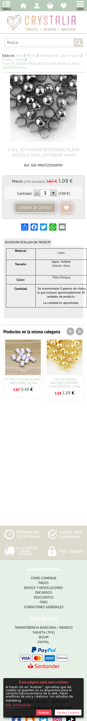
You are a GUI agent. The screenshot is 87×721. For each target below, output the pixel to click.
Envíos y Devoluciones (43, 588)
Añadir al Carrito (35, 208)
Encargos (43, 592)
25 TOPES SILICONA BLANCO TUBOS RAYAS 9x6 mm (23, 381)
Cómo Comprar (43, 578)
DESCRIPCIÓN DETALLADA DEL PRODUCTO (28, 242)
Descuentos (44, 597)
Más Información (18, 705)
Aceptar (43, 712)
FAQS (44, 602)
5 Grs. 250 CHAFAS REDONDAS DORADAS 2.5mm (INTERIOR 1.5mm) (64, 383)
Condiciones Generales (43, 607)
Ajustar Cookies (68, 712)
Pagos (43, 583)
